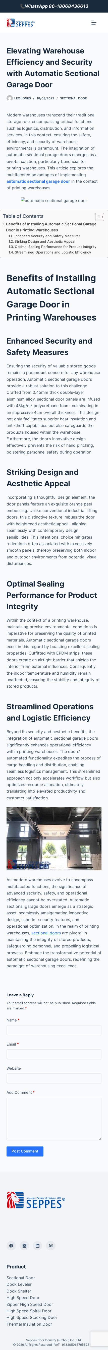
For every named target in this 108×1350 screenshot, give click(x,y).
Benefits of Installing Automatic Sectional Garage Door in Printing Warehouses (51, 227)
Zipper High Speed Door (30, 1304)
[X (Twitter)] (24, 1246)
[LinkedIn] (37, 1246)
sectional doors (46, 932)
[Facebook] (11, 1246)
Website (14, 1068)
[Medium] (51, 1246)
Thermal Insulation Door (29, 1324)
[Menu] (93, 22)
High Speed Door (23, 1297)
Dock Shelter (19, 1291)
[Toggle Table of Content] (97, 217)
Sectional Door (73, 98)
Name (13, 1020)
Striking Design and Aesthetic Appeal (45, 241)
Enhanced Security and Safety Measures (47, 236)
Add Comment (21, 1092)
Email (13, 1044)
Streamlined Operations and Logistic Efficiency (53, 252)
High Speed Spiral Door (29, 1310)
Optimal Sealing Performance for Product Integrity (55, 247)
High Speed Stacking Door (32, 1317)
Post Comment (25, 1151)
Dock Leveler (19, 1284)
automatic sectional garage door (38, 181)
